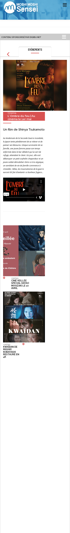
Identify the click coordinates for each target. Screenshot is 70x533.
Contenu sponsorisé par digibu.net (21, 37)
